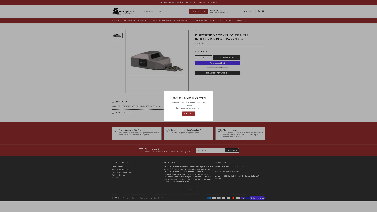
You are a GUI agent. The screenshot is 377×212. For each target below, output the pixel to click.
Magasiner (188, 114)
